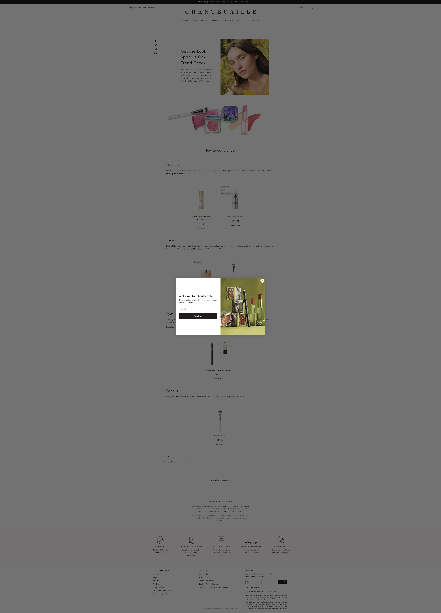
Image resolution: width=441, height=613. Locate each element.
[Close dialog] (262, 281)
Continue (198, 316)
